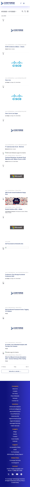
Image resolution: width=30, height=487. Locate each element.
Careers (15, 391)
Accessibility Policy (15, 447)
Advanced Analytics (15, 406)
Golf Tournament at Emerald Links (14, 243)
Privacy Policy (20, 480)
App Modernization (15, 411)
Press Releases (15, 396)
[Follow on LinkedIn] (13, 474)
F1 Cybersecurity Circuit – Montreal (14, 147)
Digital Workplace (15, 421)
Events (15, 434)
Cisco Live (8, 80)
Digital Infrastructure (15, 418)
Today (15, 366)
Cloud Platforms (15, 414)
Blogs (15, 432)
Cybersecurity (15, 416)
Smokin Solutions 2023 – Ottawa (13, 209)
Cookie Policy (15, 482)
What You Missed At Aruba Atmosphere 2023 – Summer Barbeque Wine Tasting (15, 357)
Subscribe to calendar (14, 371)
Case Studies (15, 439)
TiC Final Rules (15, 452)
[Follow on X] (8, 474)
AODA (15, 449)
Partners (15, 398)
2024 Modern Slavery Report (15, 454)
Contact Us (15, 401)
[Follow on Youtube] (17, 474)
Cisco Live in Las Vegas (11, 113)
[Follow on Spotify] (21, 474)
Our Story (15, 393)
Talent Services (15, 426)
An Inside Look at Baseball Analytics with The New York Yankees (16, 345)
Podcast (15, 441)
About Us (15, 389)
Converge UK (15, 463)
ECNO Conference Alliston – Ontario (14, 46)
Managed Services (15, 423)
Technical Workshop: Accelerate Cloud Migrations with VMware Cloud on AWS (15, 158)
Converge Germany (15, 460)
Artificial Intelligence (15, 409)
